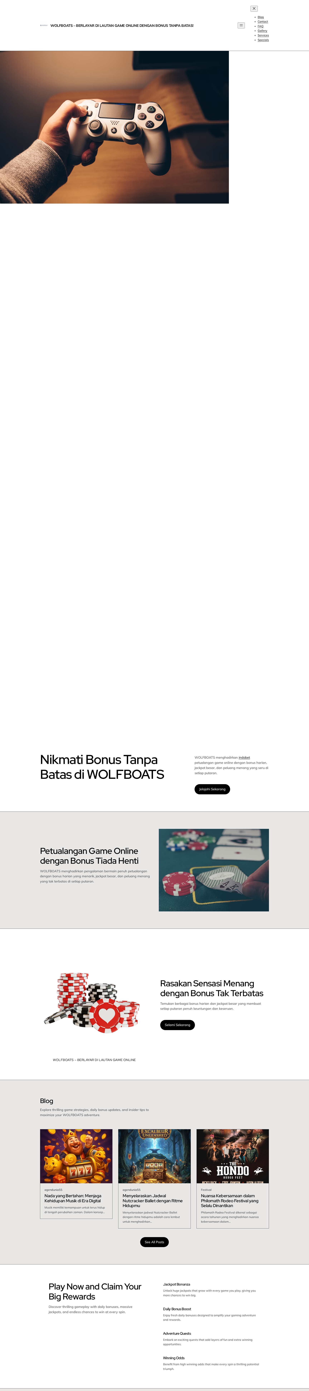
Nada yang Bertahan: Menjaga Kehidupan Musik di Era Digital (73, 1198)
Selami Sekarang (177, 1025)
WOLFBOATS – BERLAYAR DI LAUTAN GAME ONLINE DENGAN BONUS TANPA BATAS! (121, 25)
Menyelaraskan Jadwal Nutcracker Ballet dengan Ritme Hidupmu (153, 1200)
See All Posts (154, 1242)
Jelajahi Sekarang (212, 789)
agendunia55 (53, 1190)
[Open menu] (241, 25)
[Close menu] (254, 9)
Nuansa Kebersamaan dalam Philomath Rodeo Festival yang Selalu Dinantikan (229, 1200)
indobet (244, 757)
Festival (206, 1190)
